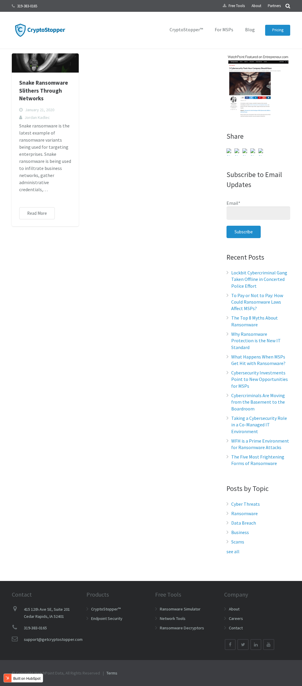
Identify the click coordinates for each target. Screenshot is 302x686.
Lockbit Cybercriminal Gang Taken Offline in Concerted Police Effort (259, 279)
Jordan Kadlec (37, 117)
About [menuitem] (256, 5)
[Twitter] (243, 644)
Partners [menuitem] (274, 5)
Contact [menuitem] (236, 628)
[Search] (288, 6)
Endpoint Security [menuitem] (106, 618)
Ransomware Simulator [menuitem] (180, 609)
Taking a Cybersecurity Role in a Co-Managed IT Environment (259, 424)
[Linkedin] (256, 644)
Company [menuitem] (236, 594)
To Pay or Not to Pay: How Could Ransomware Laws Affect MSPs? (257, 302)
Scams (237, 542)
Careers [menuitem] (236, 618)
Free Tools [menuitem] (237, 5)
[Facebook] (230, 644)
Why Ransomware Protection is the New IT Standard (256, 340)
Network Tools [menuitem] (173, 618)
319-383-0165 (27, 6)
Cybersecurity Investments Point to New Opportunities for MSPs (259, 379)
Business (240, 532)
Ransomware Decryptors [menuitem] (182, 628)
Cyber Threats (245, 504)
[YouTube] (268, 644)
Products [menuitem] (97, 594)
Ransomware (244, 513)
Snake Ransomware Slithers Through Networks (43, 90)
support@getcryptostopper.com (53, 639)
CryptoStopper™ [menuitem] (186, 29)
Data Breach (243, 523)
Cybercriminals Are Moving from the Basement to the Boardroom (258, 402)
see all (232, 551)
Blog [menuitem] (250, 29)
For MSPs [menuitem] (224, 29)
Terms (111, 673)
